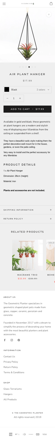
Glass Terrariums (13, 389)
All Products (10, 399)
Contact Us (9, 356)
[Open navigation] (4, 3)
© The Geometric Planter (27, 413)
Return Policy (13, 219)
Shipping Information (19, 210)
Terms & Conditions (14, 372)
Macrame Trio (27, 275)
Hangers (8, 394)
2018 (38, 417)
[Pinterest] (19, 340)
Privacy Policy (11, 361)
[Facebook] (5, 340)
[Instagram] (12, 340)
